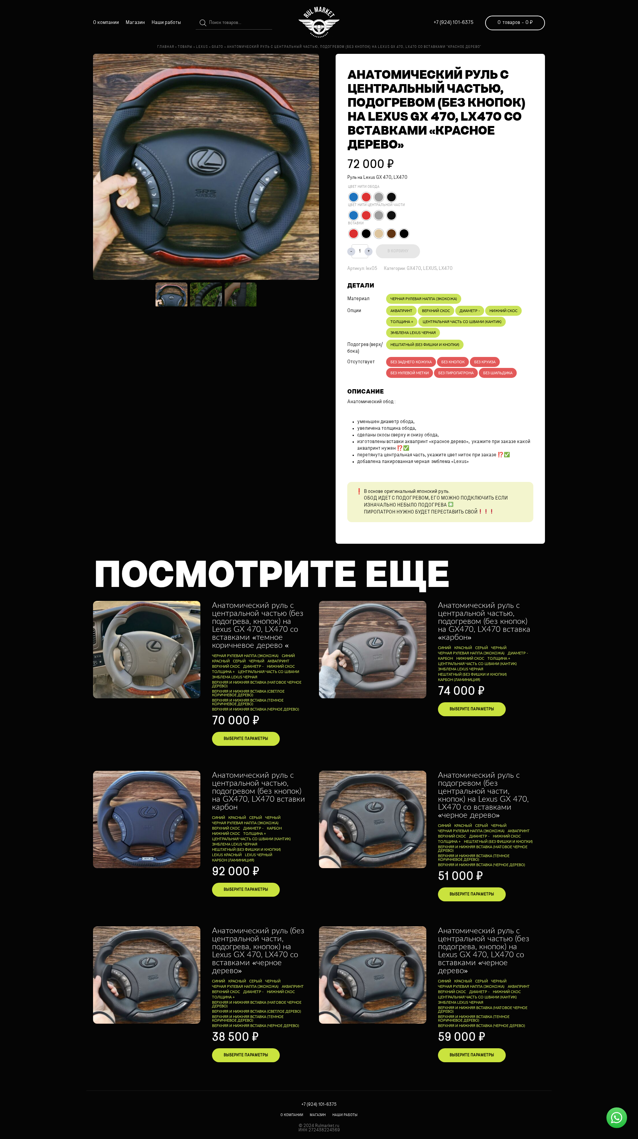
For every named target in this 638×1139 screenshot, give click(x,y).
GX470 (414, 268)
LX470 (446, 268)
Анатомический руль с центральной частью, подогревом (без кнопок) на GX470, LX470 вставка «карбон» (484, 620)
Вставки (356, 223)
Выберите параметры (246, 739)
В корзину (397, 251)
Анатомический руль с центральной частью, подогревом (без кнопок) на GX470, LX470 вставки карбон (258, 790)
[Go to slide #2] (206, 294)
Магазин (135, 22)
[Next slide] (309, 167)
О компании (106, 22)
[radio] (354, 197)
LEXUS (430, 268)
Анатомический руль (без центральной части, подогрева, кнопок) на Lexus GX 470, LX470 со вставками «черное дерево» (258, 950)
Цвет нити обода (363, 187)
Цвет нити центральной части (376, 205)
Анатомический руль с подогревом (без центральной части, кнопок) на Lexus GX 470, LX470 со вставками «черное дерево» (483, 794)
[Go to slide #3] (241, 294)
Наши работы (166, 22)
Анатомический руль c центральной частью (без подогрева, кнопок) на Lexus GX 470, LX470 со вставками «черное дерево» (483, 950)
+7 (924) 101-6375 (454, 22)
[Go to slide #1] (171, 294)
